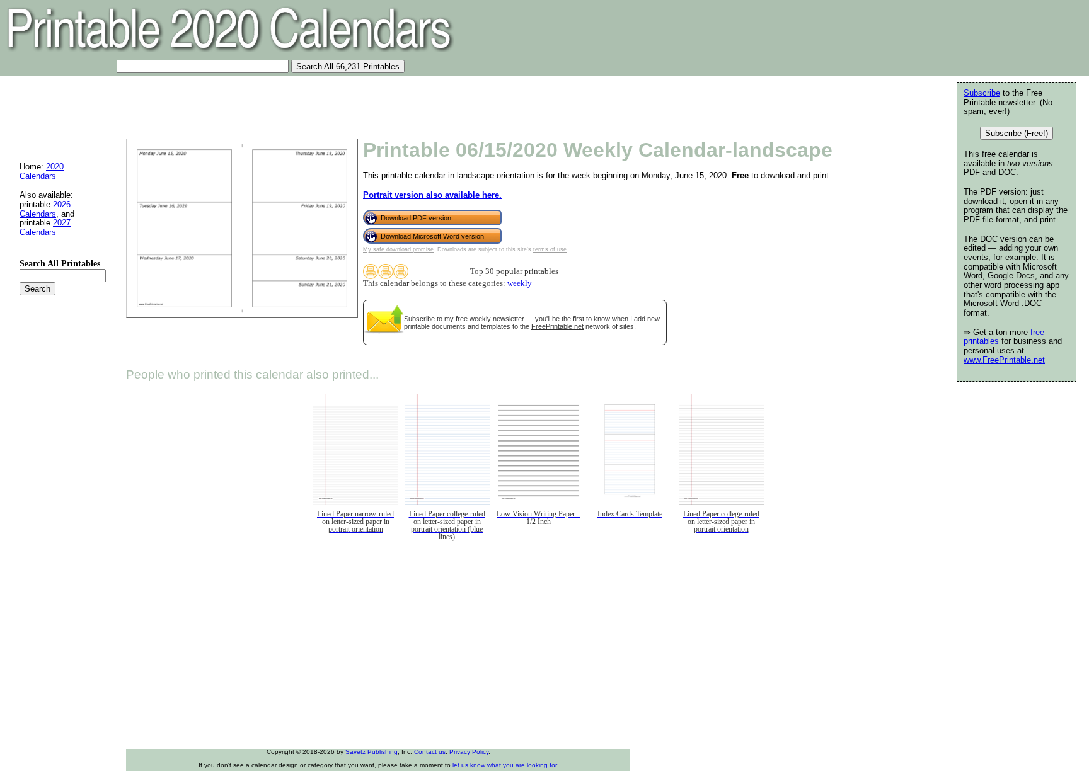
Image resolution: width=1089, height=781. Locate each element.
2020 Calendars (42, 171)
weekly (519, 283)
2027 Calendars (45, 227)
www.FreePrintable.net (1004, 360)
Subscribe (419, 318)
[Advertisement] (235, 104)
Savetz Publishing (371, 751)
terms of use (550, 249)
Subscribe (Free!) (1016, 133)
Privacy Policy (468, 751)
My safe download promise (398, 249)
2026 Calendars (45, 209)
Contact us (430, 751)
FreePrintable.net (557, 326)
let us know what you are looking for (504, 764)
